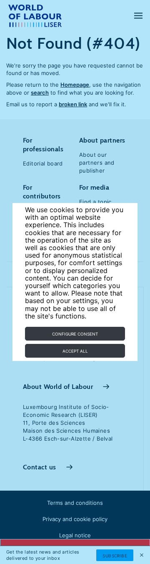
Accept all (75, 350)
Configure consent (75, 333)
